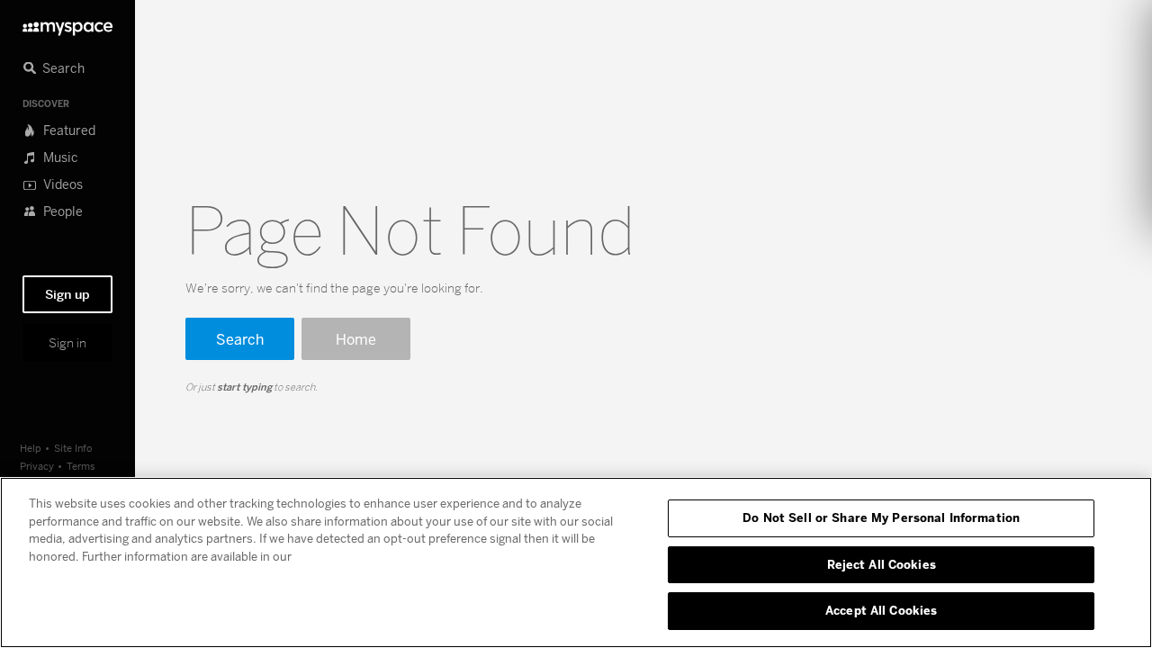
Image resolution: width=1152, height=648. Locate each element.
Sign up (67, 294)
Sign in (67, 343)
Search (240, 338)
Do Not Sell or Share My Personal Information (881, 517)
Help (30, 447)
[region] (576, 562)
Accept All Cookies (881, 610)
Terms (81, 465)
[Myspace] (67, 24)
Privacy (37, 465)
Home (356, 338)
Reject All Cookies (881, 564)
